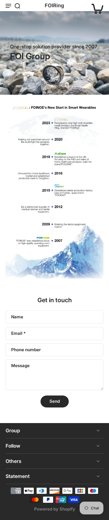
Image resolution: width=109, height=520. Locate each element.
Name (17, 316)
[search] (17, 5)
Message (20, 365)
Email (18, 333)
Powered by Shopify (54, 509)
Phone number (26, 349)
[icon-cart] (97, 5)
